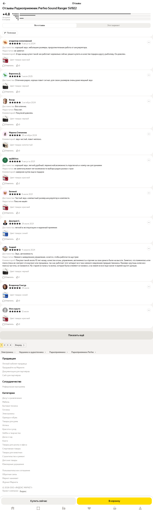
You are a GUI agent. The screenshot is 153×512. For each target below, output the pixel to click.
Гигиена (6, 410)
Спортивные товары (11, 449)
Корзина (115, 508)
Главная (13, 508)
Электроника (8, 414)
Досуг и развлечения (12, 398)
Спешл (38, 508)
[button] (4, 3)
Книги (5, 441)
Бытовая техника (10, 406)
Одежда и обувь (9, 417)
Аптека (5, 425)
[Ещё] (149, 42)
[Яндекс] (23, 491)
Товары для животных (12, 452)
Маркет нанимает (10, 478)
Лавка (63, 508)
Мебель (5, 402)
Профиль (140, 508)
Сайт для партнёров (11, 375)
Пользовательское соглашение (16, 470)
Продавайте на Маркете (13, 367)
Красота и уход (9, 429)
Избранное (89, 508)
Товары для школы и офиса (14, 445)
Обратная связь (9, 474)
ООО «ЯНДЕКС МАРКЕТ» (21, 487)
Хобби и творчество (11, 433)
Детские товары (9, 460)
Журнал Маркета (10, 482)
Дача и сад (7, 437)
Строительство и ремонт (13, 456)
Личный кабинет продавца (14, 364)
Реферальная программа (13, 387)
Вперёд (18, 345)
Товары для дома (10, 421)
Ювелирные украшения (13, 464)
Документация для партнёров (16, 371)
